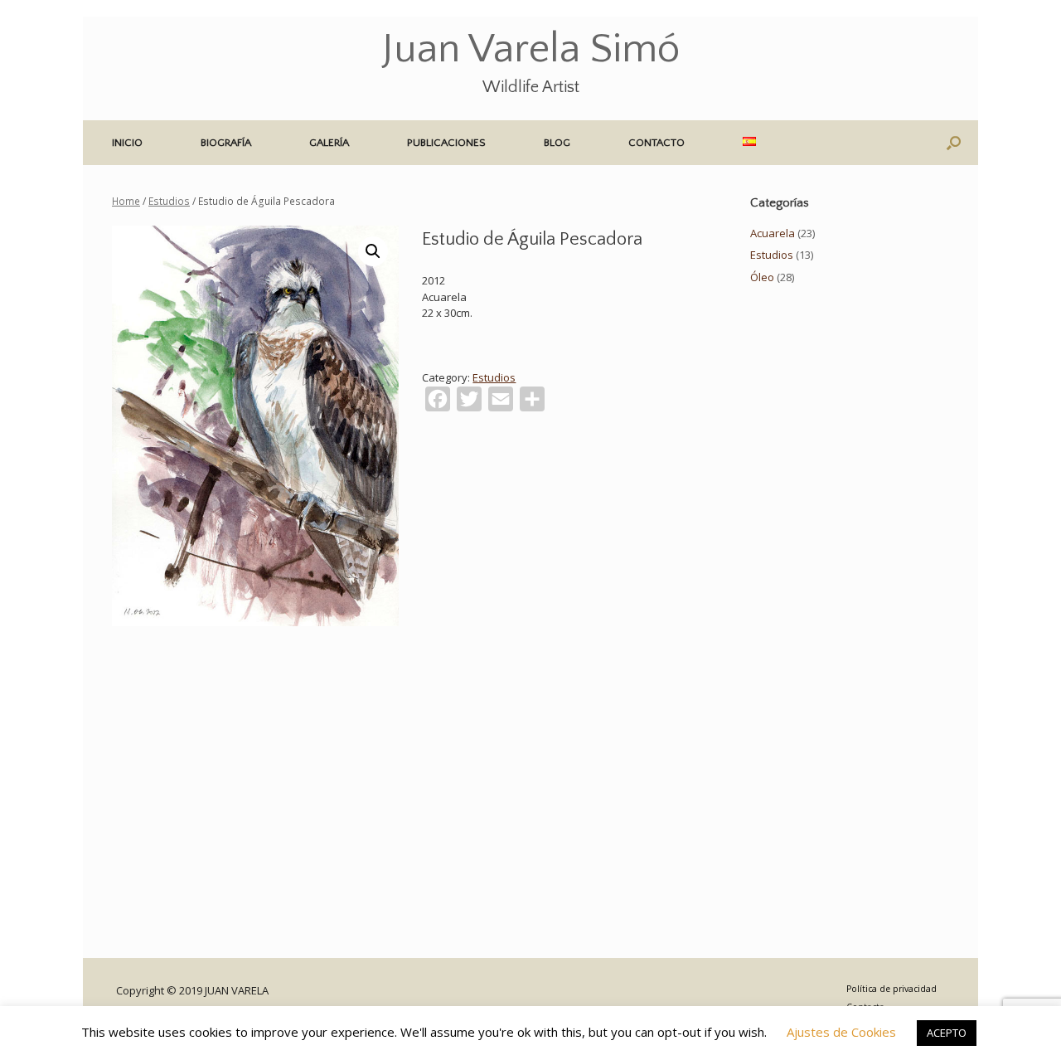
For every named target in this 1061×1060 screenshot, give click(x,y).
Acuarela (772, 233)
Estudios (169, 201)
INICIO (127, 142)
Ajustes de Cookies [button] (841, 1032)
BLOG (557, 142)
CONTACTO (656, 142)
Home (126, 201)
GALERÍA (329, 142)
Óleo (762, 277)
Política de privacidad (891, 988)
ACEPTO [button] (947, 1032)
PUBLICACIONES (446, 142)
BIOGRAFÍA (226, 142)
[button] (953, 142)
